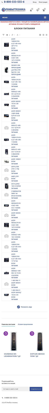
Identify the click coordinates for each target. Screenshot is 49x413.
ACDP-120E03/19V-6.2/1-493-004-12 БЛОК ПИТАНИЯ (16, 246)
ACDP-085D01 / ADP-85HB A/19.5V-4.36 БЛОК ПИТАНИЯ (16, 115)
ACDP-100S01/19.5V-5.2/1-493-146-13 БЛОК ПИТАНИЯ (16, 82)
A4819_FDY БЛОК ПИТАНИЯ (15, 179)
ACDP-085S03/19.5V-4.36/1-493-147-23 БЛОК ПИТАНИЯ (16, 225)
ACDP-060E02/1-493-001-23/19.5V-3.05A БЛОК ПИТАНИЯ (16, 94)
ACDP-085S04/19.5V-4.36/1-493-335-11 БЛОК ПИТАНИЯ (16, 205)
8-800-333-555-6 (14, 1)
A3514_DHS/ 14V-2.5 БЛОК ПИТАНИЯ (16, 186)
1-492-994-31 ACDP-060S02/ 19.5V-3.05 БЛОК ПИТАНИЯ (16, 294)
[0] (44, 10)
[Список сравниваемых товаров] (31, 11)
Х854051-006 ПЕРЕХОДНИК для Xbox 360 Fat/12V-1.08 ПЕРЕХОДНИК (16, 70)
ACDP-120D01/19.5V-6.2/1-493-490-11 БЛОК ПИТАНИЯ (16, 139)
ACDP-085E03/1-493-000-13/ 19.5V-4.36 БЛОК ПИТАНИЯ (16, 273)
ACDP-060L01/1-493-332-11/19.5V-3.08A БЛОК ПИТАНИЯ (16, 151)
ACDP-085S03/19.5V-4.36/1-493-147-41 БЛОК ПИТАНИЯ (16, 58)
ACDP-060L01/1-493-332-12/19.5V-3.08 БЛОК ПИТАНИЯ (16, 127)
